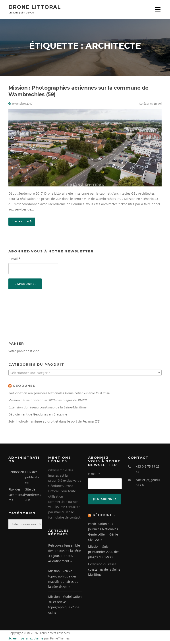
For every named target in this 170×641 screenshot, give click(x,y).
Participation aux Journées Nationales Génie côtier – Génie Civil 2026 (59, 393)
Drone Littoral (34, 7)
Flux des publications (32, 477)
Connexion (16, 472)
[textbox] (85, 373)
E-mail (14, 259)
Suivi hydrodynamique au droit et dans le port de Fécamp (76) (54, 421)
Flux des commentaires (16, 494)
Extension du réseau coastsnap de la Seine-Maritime (47, 407)
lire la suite (20, 221)
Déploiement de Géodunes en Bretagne (37, 414)
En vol (158, 103)
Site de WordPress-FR (33, 494)
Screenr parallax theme (25, 638)
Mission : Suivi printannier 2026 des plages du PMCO (47, 400)
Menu (158, 9)
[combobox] (85, 373)
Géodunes (24, 386)
